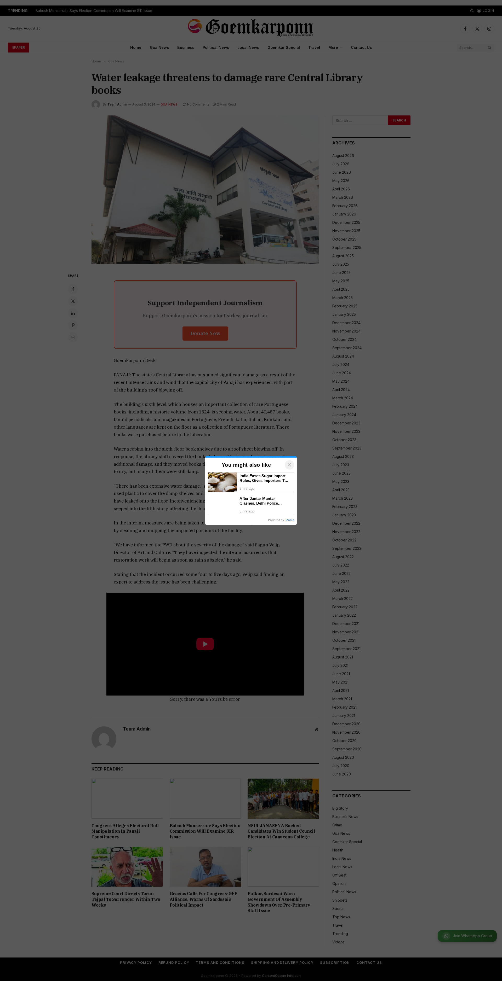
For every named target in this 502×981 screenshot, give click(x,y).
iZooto (290, 520)
